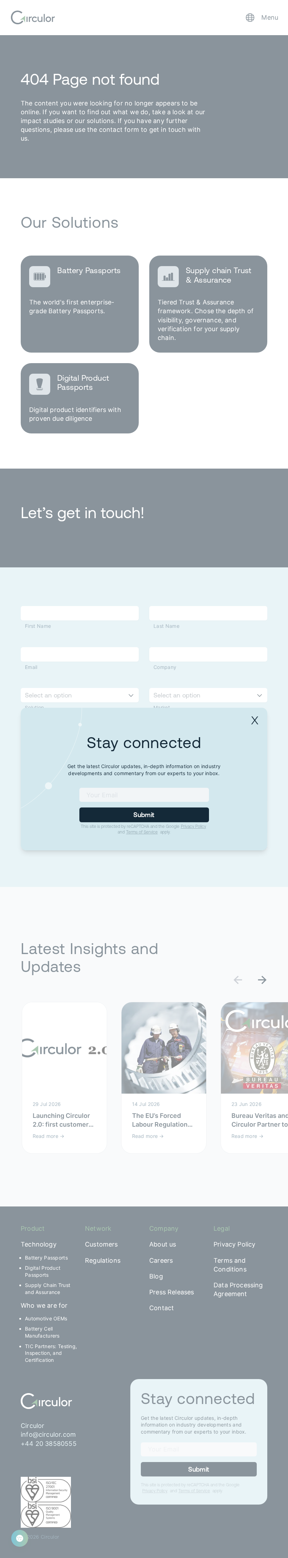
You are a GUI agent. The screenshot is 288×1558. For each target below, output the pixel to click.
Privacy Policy (193, 826)
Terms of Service (142, 832)
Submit (143, 814)
